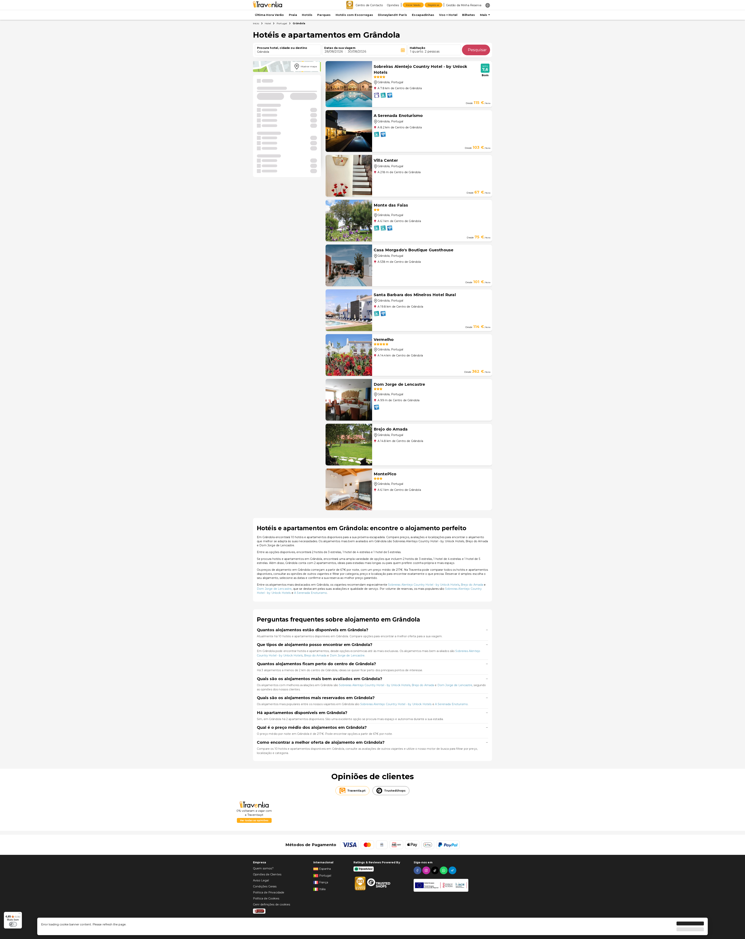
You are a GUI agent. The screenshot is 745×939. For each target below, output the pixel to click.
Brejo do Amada (472, 584)
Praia (293, 15)
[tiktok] (435, 870)
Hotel (268, 23)
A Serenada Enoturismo (310, 593)
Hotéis (307, 15)
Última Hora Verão (269, 15)
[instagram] (426, 870)
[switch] (13, 924)
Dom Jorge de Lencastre (274, 589)
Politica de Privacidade (268, 892)
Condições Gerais (264, 886)
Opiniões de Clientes (267, 874)
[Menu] (19, 914)
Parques (324, 15)
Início (256, 23)
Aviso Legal (261, 880)
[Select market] (487, 5)
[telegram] (453, 870)
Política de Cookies (266, 898)
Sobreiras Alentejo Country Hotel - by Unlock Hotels (423, 584)
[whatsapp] (444, 870)
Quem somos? (263, 868)
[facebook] (418, 870)
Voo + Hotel (448, 15)
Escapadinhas (423, 15)
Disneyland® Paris (392, 15)
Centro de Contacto (369, 5)
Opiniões (393, 5)
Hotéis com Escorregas (354, 15)
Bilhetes (468, 15)
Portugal (282, 23)
